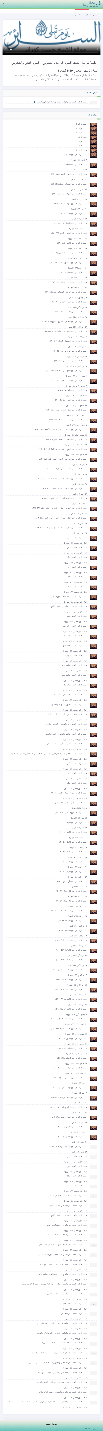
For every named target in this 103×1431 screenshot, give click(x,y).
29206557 (88, 1428)
